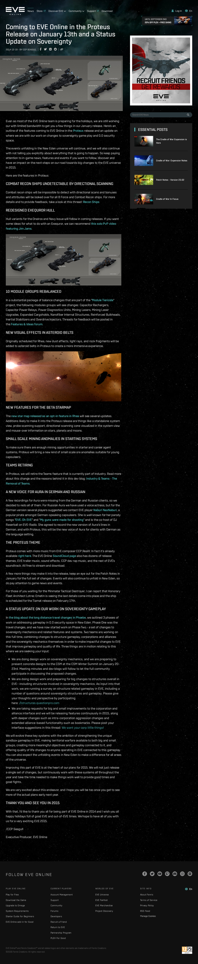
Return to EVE (58, 927)
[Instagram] (182, 873)
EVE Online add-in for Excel (19, 922)
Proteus (78, 130)
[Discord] (174, 873)
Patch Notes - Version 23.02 (170, 179)
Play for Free (12, 894)
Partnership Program (61, 933)
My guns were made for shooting (61, 520)
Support (55, 900)
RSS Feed (145, 911)
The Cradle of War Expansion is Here (171, 141)
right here (24, 556)
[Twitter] (152, 873)
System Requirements (17, 911)
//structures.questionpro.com (39, 703)
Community (56, 905)
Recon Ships (91, 202)
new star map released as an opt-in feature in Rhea (45, 416)
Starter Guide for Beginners (20, 916)
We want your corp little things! (83, 727)
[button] (176, 11)
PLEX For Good (58, 938)
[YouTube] (159, 873)
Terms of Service (148, 900)
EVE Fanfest (101, 900)
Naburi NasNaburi (105, 510)
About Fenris (146, 894)
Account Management (62, 894)
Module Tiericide (102, 300)
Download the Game (16, 900)
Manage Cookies (148, 916)
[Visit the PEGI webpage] (187, 950)
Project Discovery (104, 911)
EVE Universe (102, 894)
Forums (54, 911)
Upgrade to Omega (15, 905)
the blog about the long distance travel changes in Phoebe (47, 617)
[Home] (15, 14)
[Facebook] (144, 873)
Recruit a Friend (59, 922)
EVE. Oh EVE (24, 520)
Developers (56, 916)
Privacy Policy (147, 905)
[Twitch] (167, 873)
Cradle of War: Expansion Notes (171, 160)
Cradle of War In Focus (167, 199)
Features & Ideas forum (26, 324)
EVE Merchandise (104, 905)
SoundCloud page (64, 556)
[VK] (190, 873)
